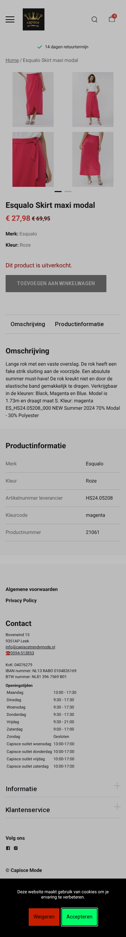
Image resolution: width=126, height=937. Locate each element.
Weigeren (44, 917)
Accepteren (79, 917)
